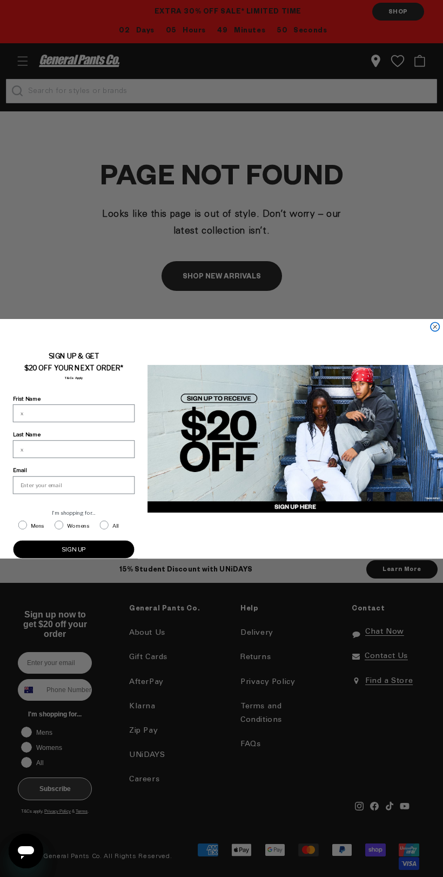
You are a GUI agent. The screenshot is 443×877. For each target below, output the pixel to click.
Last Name (27, 434)
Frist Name (27, 398)
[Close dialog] (435, 326)
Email (19, 470)
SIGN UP (74, 549)
